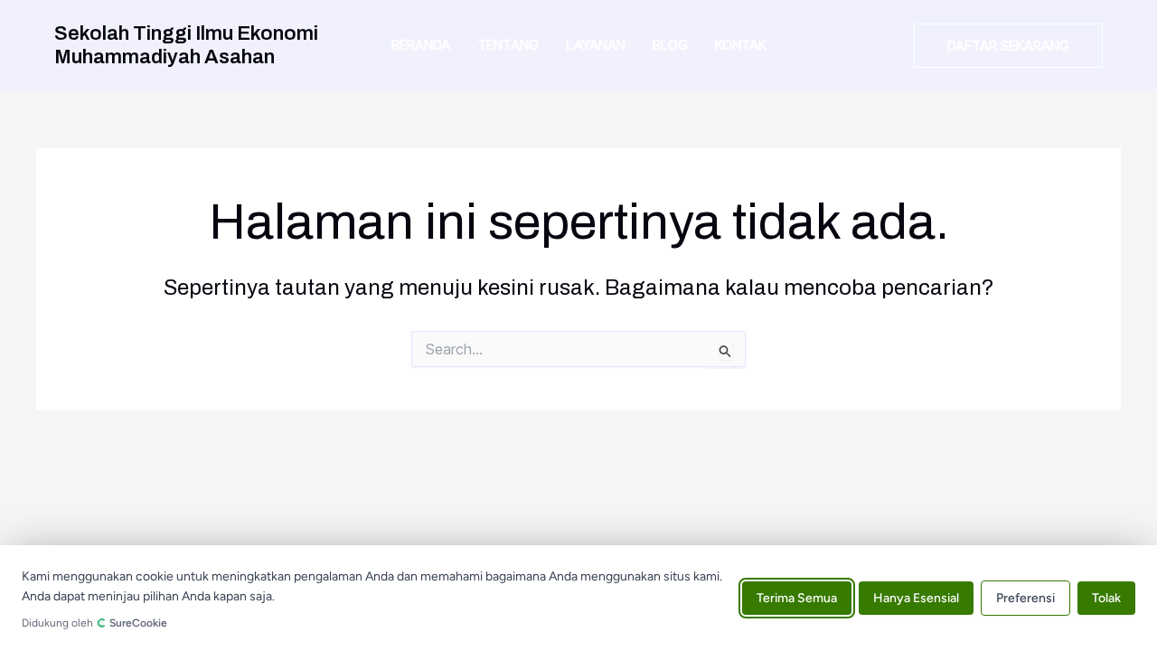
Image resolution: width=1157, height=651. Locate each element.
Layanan (596, 44)
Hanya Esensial (916, 598)
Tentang (508, 44)
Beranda (420, 44)
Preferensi (1025, 598)
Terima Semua (797, 598)
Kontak (741, 44)
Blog (670, 44)
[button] (1008, 46)
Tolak (1106, 598)
